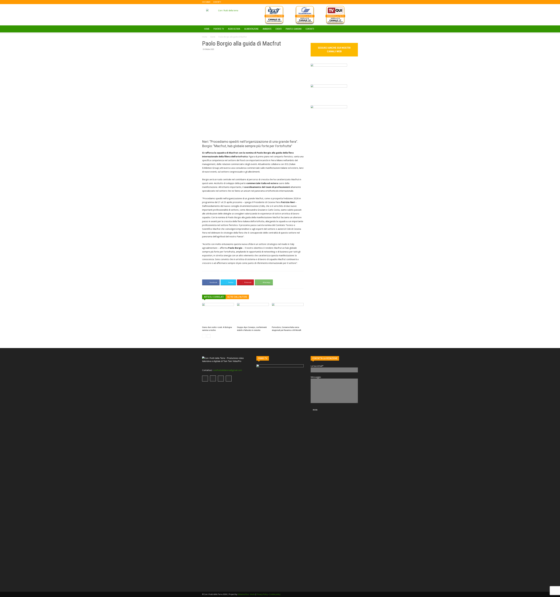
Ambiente (267, 29)
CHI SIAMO (206, 2)
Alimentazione (251, 29)
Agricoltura (234, 29)
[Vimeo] (237, 2)
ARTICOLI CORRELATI (214, 297)
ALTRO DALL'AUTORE (237, 297)
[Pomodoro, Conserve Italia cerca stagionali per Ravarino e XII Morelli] (288, 314)
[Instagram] (232, 2)
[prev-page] (204, 336)
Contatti (310, 29)
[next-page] (208, 336)
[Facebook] (228, 2)
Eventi (279, 29)
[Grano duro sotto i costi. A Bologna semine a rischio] (218, 314)
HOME (206, 29)
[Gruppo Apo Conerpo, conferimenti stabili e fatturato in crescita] (253, 314)
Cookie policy (274, 594)
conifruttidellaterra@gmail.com (227, 370)
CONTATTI (217, 2)
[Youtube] (242, 2)
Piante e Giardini (293, 29)
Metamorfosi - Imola (246, 594)
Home (204, 37)
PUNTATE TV (219, 29)
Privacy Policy (262, 594)
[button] (354, 29)
